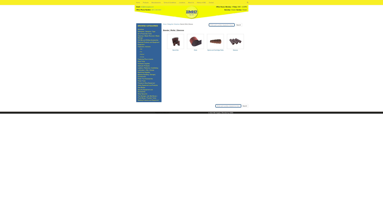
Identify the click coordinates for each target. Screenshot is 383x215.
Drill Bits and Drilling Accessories (148, 40)
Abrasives (141, 29)
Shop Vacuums (142, 94)
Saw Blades (141, 87)
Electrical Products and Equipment (148, 42)
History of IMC (201, 2)
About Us (191, 2)
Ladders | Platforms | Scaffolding (148, 68)
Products (146, 2)
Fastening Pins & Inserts (145, 59)
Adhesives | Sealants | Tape (146, 31)
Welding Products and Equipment (148, 100)
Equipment (141, 44)
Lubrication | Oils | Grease (146, 70)
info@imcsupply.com (147, 7)
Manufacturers (156, 2)
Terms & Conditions (170, 2)
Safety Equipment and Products (148, 85)
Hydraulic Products (144, 66)
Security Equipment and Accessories (145, 91)
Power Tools (142, 81)
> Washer (141, 54)
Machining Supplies (144, 72)
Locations (182, 2)
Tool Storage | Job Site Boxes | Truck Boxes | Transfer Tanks (147, 97)
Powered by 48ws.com (162, 113)
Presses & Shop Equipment (146, 83)
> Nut (140, 52)
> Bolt (140, 49)
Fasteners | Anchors (144, 47)
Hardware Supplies (144, 63)
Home (138, 2)
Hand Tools (141, 61)
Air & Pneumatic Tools (145, 34)
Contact (211, 2)
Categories (170, 24)
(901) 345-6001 (156, 10)
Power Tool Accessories (145, 79)
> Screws (141, 57)
